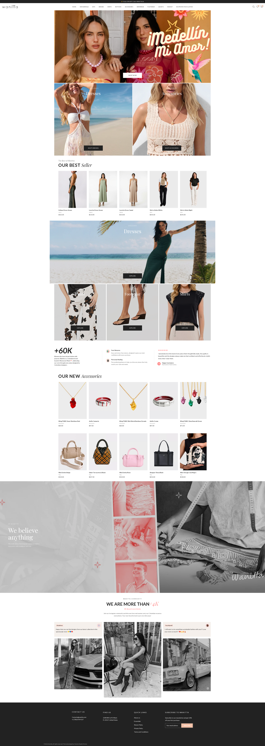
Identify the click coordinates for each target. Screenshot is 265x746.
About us (137, 718)
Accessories (129, 7)
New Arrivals (84, 7)
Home (74, 7)
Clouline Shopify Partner (80, 744)
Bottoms (118, 7)
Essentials (137, 721)
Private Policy (138, 728)
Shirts (109, 7)
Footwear (151, 7)
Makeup (170, 7)
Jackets (161, 7)
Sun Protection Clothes (184, 7)
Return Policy (138, 725)
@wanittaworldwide (134, 609)
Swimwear (140, 7)
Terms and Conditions (141, 732)
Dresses (101, 7)
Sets (93, 7)
